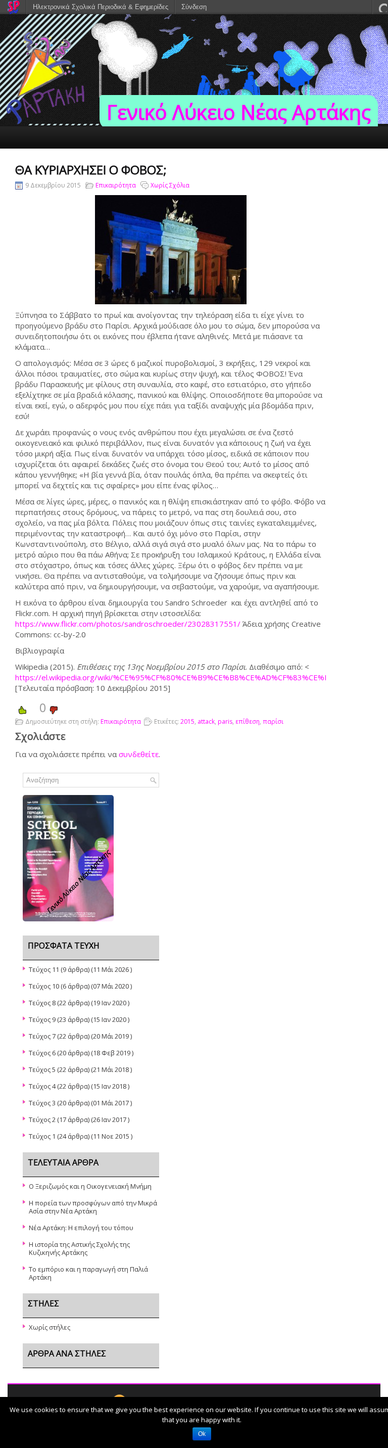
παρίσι (273, 721)
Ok (202, 1433)
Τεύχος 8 (42, 1002)
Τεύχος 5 (42, 1069)
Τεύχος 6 (42, 1052)
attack (206, 721)
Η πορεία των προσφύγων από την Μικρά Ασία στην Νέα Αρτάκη (93, 1207)
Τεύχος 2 (42, 1119)
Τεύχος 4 (42, 1086)
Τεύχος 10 (44, 986)
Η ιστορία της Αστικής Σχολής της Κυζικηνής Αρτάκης (79, 1248)
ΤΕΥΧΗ (56, 159)
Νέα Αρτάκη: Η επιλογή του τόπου (81, 1227)
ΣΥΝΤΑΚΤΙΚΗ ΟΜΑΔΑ (113, 159)
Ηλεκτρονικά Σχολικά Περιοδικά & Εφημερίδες (100, 7)
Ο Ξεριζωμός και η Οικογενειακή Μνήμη (90, 1186)
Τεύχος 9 (42, 1019)
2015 (187, 721)
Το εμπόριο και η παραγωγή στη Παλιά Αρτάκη (88, 1273)
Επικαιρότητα (115, 185)
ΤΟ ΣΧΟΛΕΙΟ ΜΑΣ (331, 159)
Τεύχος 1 (42, 1136)
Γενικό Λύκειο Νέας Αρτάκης (239, 112)
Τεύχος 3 (42, 1102)
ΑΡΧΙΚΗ (19, 159)
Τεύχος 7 (42, 1036)
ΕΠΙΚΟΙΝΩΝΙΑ (269, 159)
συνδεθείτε (139, 754)
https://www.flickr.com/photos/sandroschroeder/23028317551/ (127, 624)
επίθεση (247, 721)
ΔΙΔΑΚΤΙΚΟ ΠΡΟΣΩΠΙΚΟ (196, 159)
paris (225, 721)
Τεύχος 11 (44, 969)
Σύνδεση (194, 7)
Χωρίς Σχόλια (170, 185)
